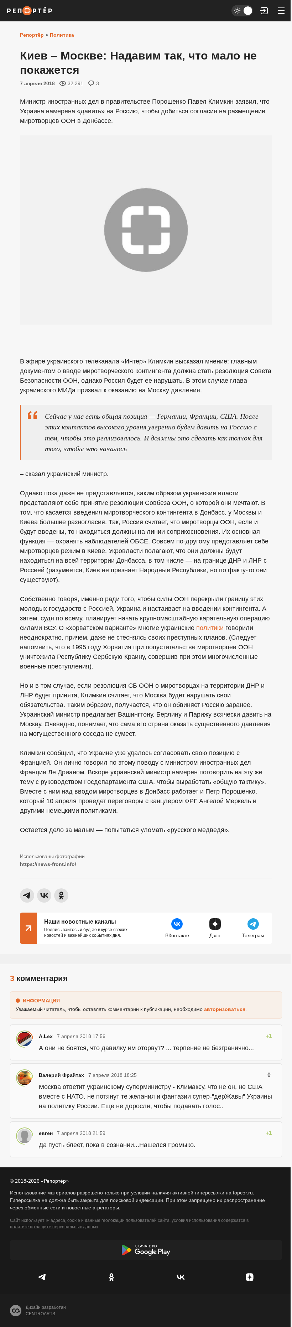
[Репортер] (29, 10)
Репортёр (32, 35)
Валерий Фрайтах (61, 1075)
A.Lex (46, 1036)
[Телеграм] (42, 1277)
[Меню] (281, 10)
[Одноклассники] (111, 1277)
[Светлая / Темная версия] (242, 10)
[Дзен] (249, 1277)
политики (210, 627)
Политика (62, 35)
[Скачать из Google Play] (146, 1250)
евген (46, 1133)
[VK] (180, 1277)
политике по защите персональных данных (54, 1226)
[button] (264, 10)
